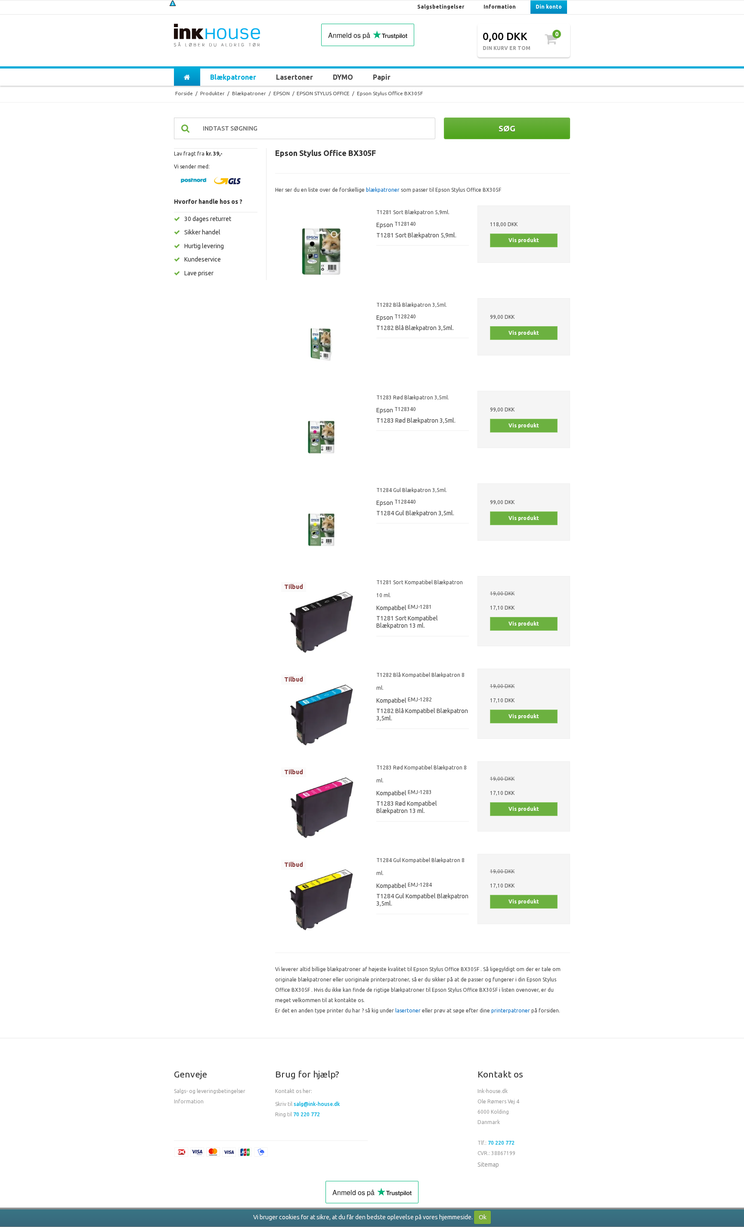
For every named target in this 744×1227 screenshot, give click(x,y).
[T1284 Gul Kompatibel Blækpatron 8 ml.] (321, 900)
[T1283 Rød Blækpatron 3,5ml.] (321, 437)
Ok (483, 1217)
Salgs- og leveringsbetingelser (209, 1091)
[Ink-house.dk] (217, 36)
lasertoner (408, 1010)
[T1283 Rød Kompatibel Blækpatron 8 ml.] (321, 807)
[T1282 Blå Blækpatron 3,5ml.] (321, 344)
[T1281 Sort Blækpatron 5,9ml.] (321, 252)
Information (189, 1101)
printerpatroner (510, 1010)
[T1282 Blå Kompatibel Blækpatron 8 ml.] (321, 715)
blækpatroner (383, 190)
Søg (507, 128)
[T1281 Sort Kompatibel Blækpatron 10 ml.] (321, 622)
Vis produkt (523, 240)
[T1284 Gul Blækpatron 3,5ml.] (321, 529)
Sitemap (488, 1164)
